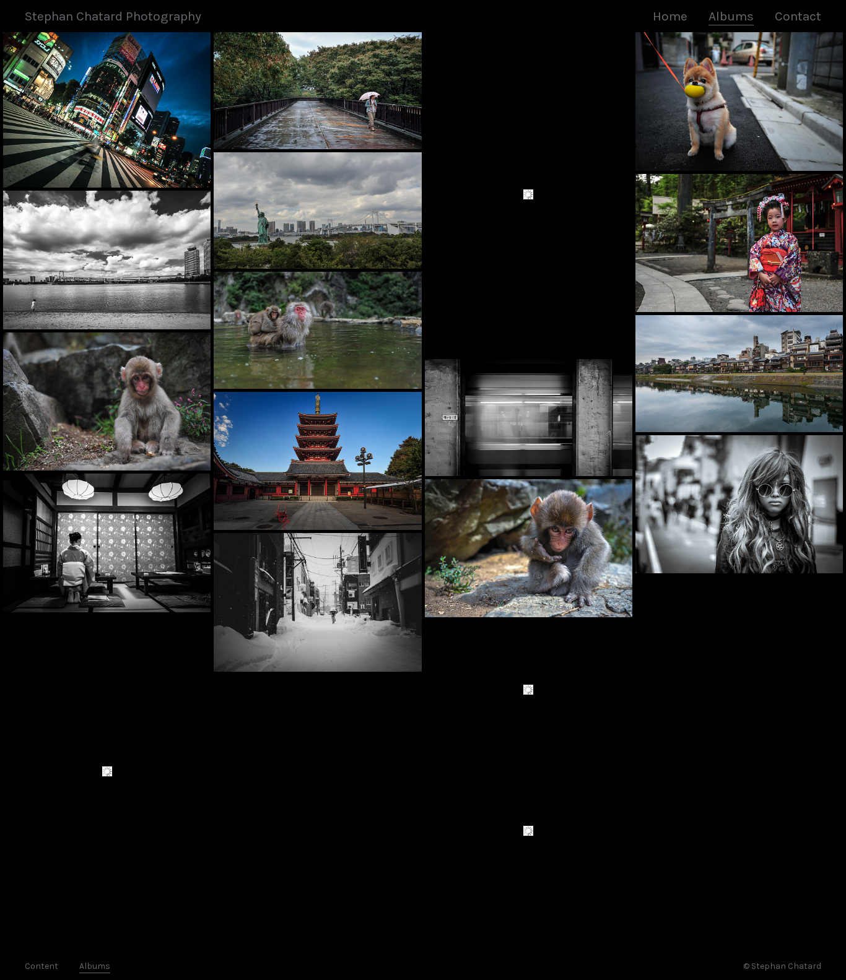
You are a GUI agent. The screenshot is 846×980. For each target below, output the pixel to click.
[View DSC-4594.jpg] (107, 771)
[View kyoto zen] (739, 373)
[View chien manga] (739, 101)
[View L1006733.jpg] (317, 602)
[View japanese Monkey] (528, 548)
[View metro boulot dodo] (528, 417)
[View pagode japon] (317, 461)
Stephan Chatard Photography (113, 16)
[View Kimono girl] (739, 243)
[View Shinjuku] (107, 110)
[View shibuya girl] (528, 689)
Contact (798, 16)
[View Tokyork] (317, 210)
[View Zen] (107, 543)
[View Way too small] (107, 260)
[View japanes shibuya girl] (739, 504)
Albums (731, 16)
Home (670, 16)
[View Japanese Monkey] (107, 401)
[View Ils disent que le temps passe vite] (528, 194)
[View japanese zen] (317, 90)
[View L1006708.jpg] (528, 830)
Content (41, 966)
